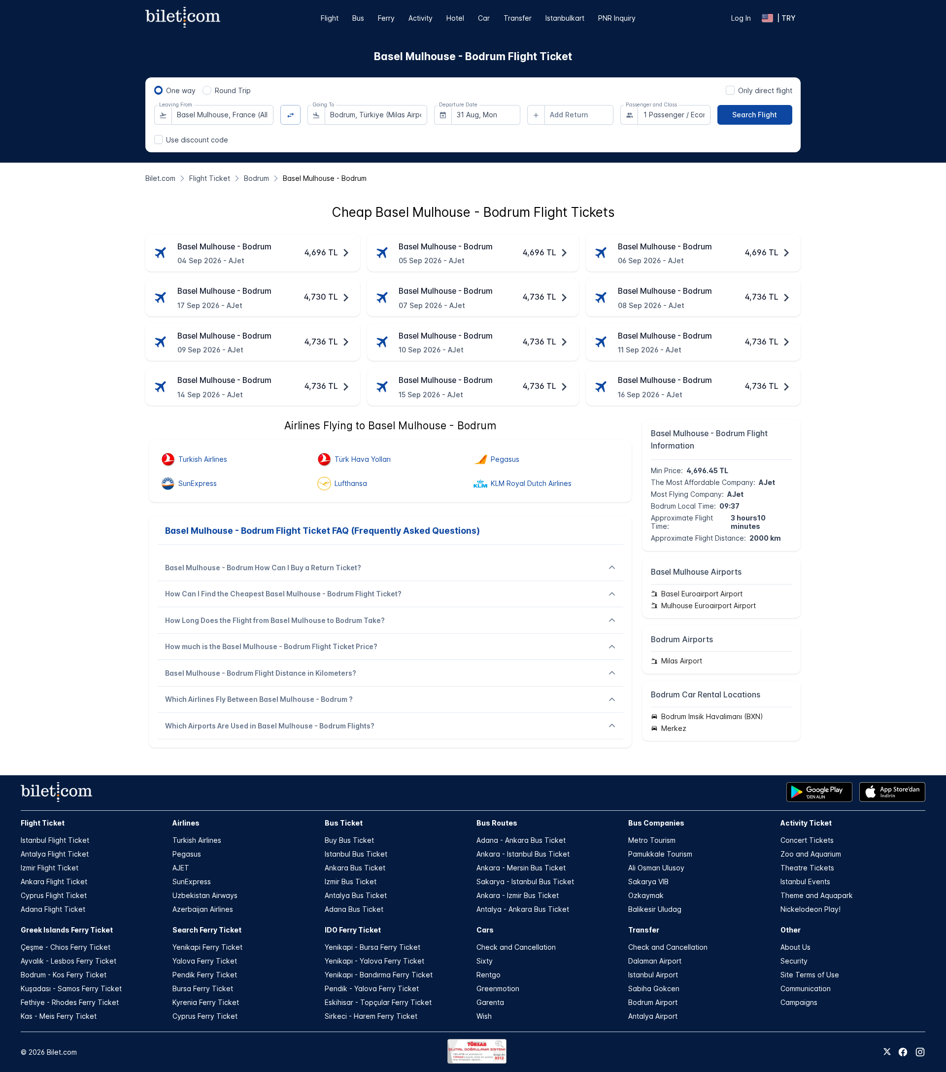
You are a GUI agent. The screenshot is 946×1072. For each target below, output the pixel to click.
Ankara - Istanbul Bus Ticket (523, 854)
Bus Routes (496, 823)
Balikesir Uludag (654, 909)
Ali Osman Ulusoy (656, 868)
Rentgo (488, 974)
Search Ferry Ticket (206, 930)
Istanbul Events (805, 881)
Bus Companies (656, 823)
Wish (484, 1016)
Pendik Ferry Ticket (204, 974)
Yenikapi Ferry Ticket (207, 947)
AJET (180, 868)
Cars (485, 930)
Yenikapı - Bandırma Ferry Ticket (379, 974)
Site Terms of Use (809, 974)
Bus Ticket (344, 823)
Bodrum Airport (652, 1002)
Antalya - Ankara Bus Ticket (522, 909)
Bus (358, 18)
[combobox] (222, 115)
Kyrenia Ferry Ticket (205, 1002)
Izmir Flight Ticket (49, 868)
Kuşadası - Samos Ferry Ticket (71, 988)
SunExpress (191, 881)
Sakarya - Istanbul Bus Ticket (525, 881)
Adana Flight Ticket (53, 909)
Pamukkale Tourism (660, 854)
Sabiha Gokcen (653, 988)
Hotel (455, 18)
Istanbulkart (564, 18)
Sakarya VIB (648, 881)
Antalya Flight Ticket (55, 854)
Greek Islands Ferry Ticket (67, 930)
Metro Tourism (652, 840)
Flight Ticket (43, 823)
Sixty (484, 961)
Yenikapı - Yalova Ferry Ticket (374, 961)
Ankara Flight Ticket (54, 881)
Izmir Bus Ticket (350, 881)
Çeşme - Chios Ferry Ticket (65, 947)
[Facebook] (903, 1052)
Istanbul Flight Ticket (55, 840)
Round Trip (233, 90)
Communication (805, 988)
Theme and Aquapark (816, 895)
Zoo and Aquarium (810, 854)
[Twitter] (887, 1052)
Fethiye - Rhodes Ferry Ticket (70, 1002)
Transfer (518, 18)
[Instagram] (920, 1052)
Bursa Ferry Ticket (202, 988)
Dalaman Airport (654, 961)
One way (181, 90)
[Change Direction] (290, 115)
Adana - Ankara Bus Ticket (521, 840)
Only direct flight (765, 90)
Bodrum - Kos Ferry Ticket (63, 974)
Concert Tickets (807, 840)
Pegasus (186, 854)
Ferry (386, 18)
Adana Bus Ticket (354, 909)
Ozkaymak (646, 895)
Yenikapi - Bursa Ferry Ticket (372, 947)
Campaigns (798, 1002)
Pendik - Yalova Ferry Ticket (372, 988)
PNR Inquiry (617, 18)
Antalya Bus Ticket (356, 895)
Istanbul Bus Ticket (356, 854)
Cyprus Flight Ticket (54, 895)
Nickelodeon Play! (810, 909)
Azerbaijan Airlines (202, 909)
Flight (329, 18)
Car (484, 18)
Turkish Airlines (196, 840)
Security (794, 961)
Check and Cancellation (516, 947)
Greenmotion (497, 988)
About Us (795, 947)
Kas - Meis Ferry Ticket (59, 1016)
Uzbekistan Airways (204, 895)
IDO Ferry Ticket (353, 930)
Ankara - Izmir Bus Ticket (517, 895)
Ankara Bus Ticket (355, 868)
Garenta (490, 1002)
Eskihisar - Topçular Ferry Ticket (378, 1002)
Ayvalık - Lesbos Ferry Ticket (68, 961)
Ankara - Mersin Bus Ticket (521, 868)
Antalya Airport (652, 1016)
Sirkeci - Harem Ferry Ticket (371, 1016)
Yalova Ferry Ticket (204, 961)
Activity (420, 18)
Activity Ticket (806, 823)
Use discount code (197, 140)
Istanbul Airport (653, 974)
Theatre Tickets (807, 868)
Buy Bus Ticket (349, 840)
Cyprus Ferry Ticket (204, 1016)
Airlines (186, 823)
